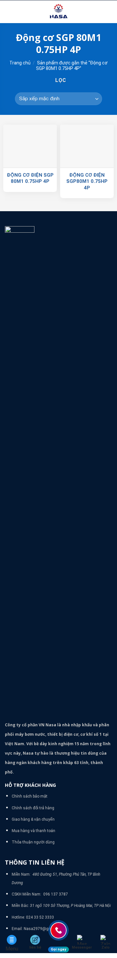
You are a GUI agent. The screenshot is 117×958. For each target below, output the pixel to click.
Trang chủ (20, 62)
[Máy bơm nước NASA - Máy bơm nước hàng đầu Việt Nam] (58, 11)
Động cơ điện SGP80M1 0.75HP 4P (87, 181)
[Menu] (9, 12)
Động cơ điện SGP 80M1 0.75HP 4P (30, 178)
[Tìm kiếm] (109, 12)
